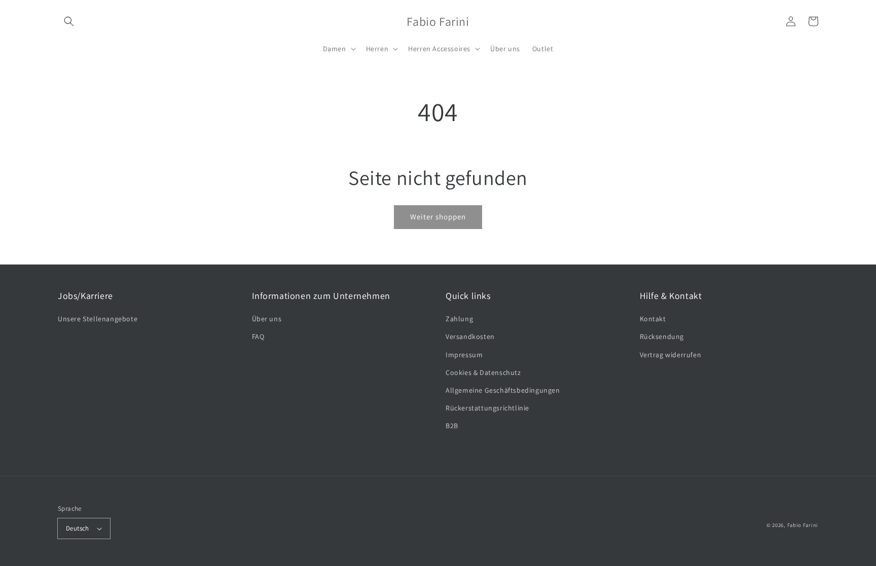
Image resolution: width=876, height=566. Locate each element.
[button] (69, 21)
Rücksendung (662, 336)
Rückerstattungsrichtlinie (487, 407)
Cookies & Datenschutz (483, 372)
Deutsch (77, 528)
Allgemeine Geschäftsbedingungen (503, 390)
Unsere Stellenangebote (97, 318)
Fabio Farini (802, 525)
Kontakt (653, 318)
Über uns (267, 318)
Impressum (464, 354)
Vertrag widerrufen (671, 354)
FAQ (258, 336)
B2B (452, 425)
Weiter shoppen (438, 216)
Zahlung (459, 318)
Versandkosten (470, 336)
